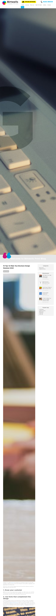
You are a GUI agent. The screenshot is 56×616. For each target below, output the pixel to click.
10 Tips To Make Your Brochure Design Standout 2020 (46, 299)
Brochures (41, 267)
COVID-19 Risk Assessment (45, 293)
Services (27, 4)
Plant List (32, 4)
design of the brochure (14, 602)
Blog (22, 7)
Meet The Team (38, 4)
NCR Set (41, 314)
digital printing (42, 268)
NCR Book (41, 309)
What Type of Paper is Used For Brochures (47, 288)
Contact (49, 4)
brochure (13, 582)
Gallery (44, 4)
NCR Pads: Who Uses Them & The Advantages (46, 276)
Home (22, 4)
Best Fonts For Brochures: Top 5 (45, 282)
